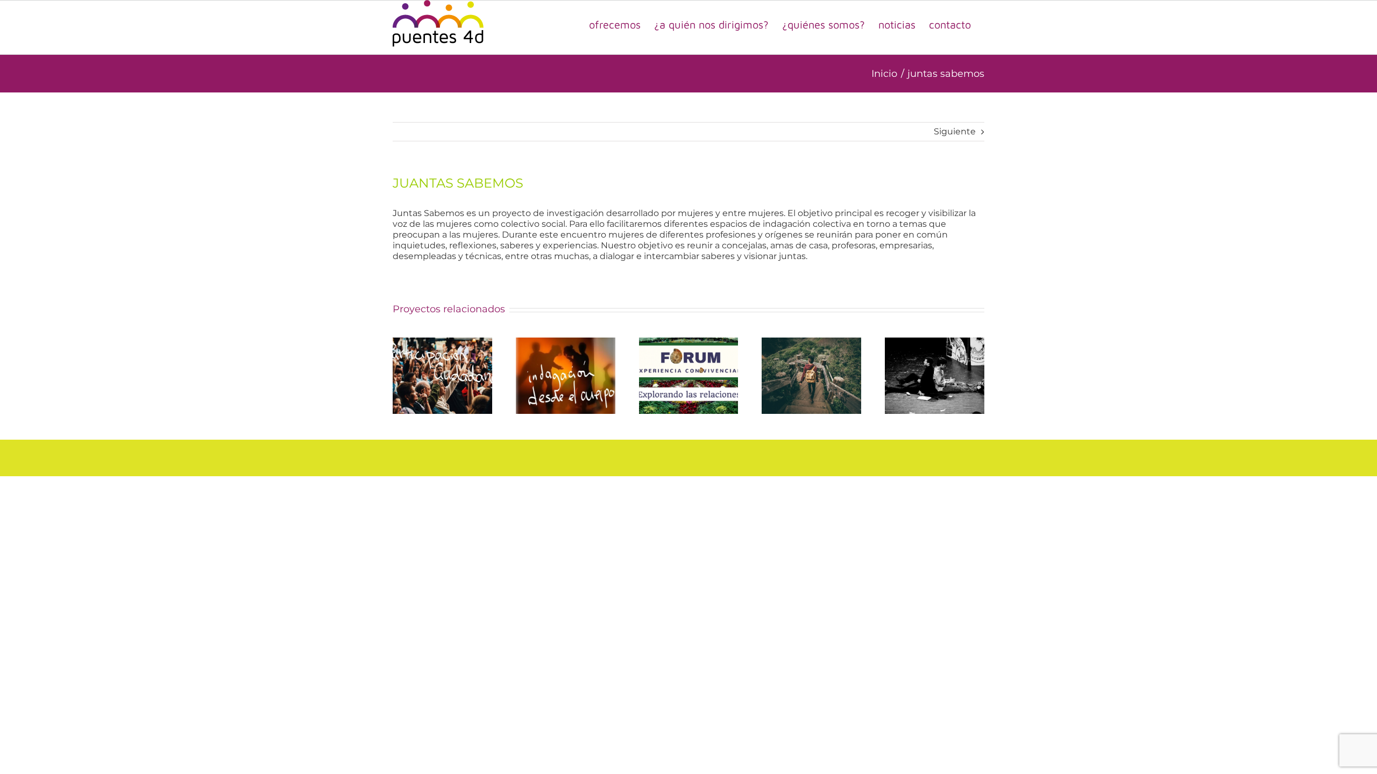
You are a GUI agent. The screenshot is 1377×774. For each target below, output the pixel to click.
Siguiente (955, 131)
